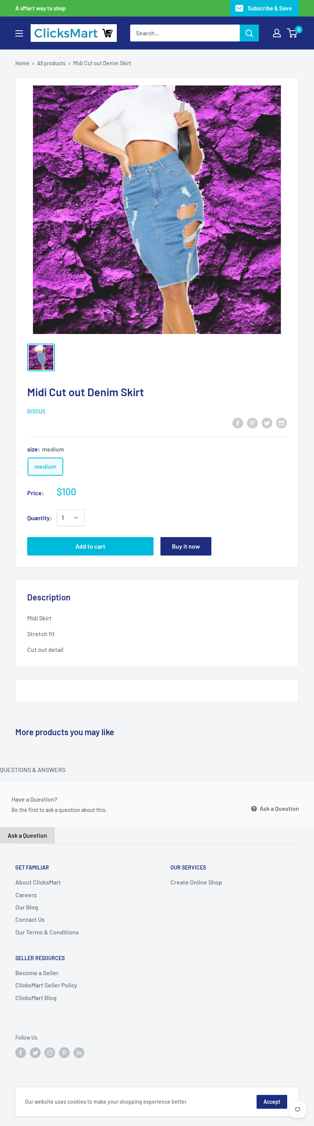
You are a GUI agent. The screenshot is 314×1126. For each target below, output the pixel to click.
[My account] (277, 33)
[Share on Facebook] (237, 422)
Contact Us (30, 919)
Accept (271, 1101)
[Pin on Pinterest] (252, 422)
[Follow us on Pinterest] (64, 1052)
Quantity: (39, 517)
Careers (26, 894)
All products (51, 63)
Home (22, 63)
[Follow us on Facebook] (20, 1052)
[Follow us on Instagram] (49, 1052)
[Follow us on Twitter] (35, 1052)
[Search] (249, 33)
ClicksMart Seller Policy (46, 985)
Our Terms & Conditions (47, 932)
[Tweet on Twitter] (267, 422)
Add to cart (90, 546)
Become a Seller (37, 972)
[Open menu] (19, 33)
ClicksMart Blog (36, 997)
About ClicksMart (38, 882)
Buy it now (186, 546)
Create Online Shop (196, 882)
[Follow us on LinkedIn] (79, 1052)
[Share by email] (281, 422)
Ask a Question (278, 808)
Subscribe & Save (270, 8)
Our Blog (26, 907)
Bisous (36, 411)
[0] (292, 33)
